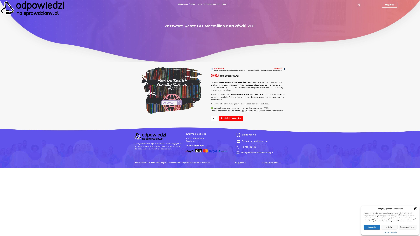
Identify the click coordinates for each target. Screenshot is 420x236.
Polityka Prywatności (390, 232)
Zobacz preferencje (408, 227)
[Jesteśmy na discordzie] (238, 142)
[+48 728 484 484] (238, 147)
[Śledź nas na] (238, 135)
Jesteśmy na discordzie (255, 141)
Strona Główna (186, 4)
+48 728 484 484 (248, 147)
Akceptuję (372, 227)
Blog (224, 4)
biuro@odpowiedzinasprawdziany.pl (257, 153)
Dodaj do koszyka (231, 118)
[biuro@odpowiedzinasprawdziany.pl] (238, 152)
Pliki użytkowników (209, 4)
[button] (416, 209)
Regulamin (240, 163)
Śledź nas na (249, 134)
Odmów (389, 227)
